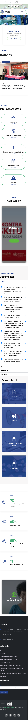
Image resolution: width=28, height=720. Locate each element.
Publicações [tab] (4, 370)
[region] (14, 234)
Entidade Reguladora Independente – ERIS (13, 673)
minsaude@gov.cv (8, 639)
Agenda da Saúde (13, 165)
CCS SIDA (3, 676)
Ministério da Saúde (9, 707)
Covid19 (2, 654)
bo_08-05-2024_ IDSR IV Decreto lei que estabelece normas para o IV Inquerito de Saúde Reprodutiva (13, 299)
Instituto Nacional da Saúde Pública (10, 665)
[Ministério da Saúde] (8, 11)
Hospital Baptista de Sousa (8, 659)
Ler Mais (7, 91)
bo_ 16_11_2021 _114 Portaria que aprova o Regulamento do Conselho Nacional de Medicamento (13, 353)
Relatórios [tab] (4, 374)
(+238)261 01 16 (7, 634)
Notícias (6, 62)
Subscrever (4, 692)
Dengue (13, 182)
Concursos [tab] (4, 367)
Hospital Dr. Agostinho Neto (8, 656)
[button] (12, 21)
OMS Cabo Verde (5, 662)
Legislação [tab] (4, 281)
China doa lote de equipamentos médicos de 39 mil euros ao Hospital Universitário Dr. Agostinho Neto (13, 86)
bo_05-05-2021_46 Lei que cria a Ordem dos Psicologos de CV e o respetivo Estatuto (12, 345)
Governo (2, 651)
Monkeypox (13, 122)
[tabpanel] (14, 324)
